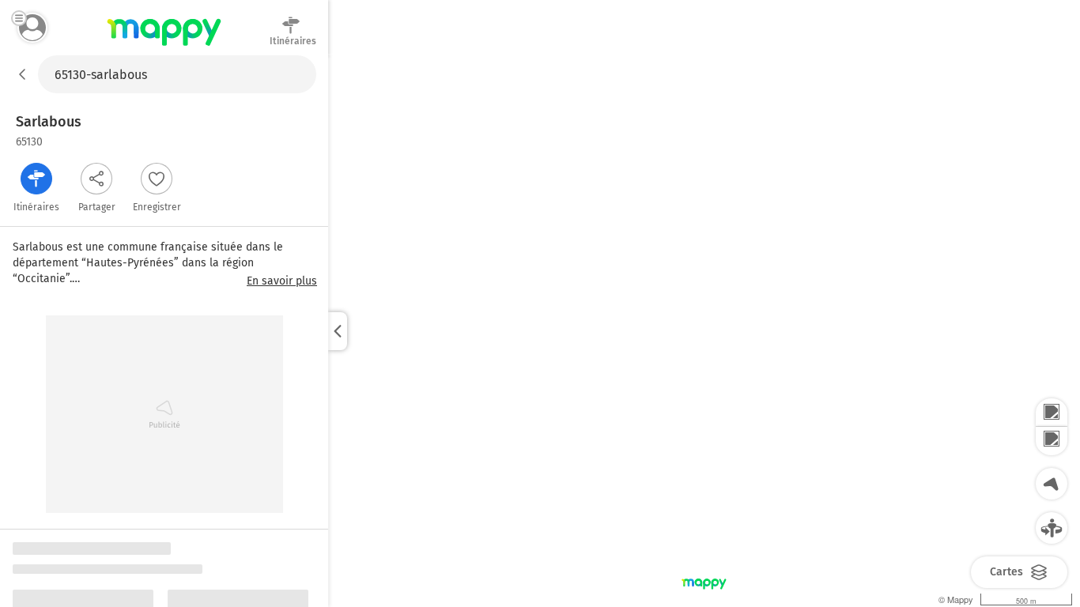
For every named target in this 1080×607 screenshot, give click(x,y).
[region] (704, 331)
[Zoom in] (1051, 412)
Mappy (164, 46)
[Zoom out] (1051, 441)
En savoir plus (282, 281)
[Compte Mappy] (32, 28)
